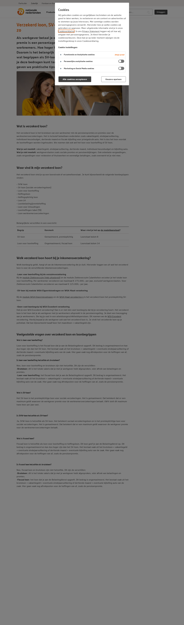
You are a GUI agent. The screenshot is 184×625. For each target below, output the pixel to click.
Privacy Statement (91, 31)
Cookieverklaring (66, 31)
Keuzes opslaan (113, 79)
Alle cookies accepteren (75, 79)
